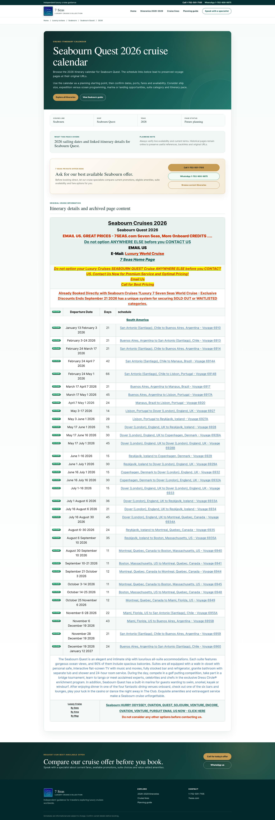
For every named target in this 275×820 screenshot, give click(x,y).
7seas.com (193, 798)
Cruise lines (173, 11)
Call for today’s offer (217, 756)
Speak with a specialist (217, 11)
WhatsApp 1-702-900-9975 (218, 2)
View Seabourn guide (93, 97)
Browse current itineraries (194, 185)
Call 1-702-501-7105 (192, 2)
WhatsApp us (217, 765)
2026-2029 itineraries (148, 794)
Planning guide (190, 11)
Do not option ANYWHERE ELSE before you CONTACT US (137, 242)
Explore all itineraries (65, 97)
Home (133, 11)
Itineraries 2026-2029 (151, 11)
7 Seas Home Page (137, 259)
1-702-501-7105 (196, 794)
